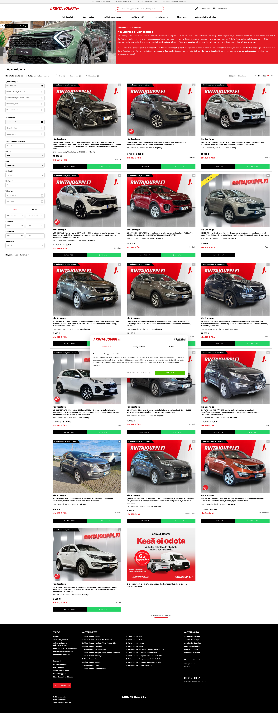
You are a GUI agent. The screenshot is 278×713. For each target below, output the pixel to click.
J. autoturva (249, 42)
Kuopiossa (157, 51)
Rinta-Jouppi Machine (62, 677)
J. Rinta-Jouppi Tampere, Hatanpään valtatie (144, 656)
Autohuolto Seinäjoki (192, 643)
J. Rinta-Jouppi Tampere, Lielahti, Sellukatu (143, 659)
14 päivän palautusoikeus (63, 651)
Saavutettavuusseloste (62, 702)
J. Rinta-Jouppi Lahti (90, 665)
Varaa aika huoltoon (192, 653)
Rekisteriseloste (59, 697)
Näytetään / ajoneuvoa (161, 615)
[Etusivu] (64, 8)
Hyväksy (170, 373)
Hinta (15, 210)
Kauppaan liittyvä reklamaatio (65, 648)
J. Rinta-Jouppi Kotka (90, 659)
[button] (17, 255)
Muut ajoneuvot (12, 110)
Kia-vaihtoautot (135, 48)
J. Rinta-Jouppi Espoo (91, 637)
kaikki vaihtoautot (247, 51)
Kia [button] (63, 76)
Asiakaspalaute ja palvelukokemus (60, 644)
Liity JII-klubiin (61, 685)
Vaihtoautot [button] (94, 76)
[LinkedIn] (192, 678)
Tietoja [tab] (171, 347)
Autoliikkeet (89, 632)
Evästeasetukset (59, 700)
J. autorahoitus (169, 42)
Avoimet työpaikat (60, 640)
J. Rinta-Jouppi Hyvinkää (92, 646)
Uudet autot (11, 134)
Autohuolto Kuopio (192, 640)
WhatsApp (105, 166)
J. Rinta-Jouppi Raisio (134, 646)
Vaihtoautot (122, 27)
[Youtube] (195, 678)
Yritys (56, 632)
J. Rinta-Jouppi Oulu (134, 637)
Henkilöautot (11, 86)
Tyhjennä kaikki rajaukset (42, 76)
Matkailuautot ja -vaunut (15, 92)
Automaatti (11, 195)
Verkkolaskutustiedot (61, 655)
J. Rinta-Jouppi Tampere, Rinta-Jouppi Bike (143, 662)
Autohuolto (191, 632)
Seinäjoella (170, 51)
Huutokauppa (59, 674)
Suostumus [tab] (106, 347)
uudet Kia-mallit (224, 48)
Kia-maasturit (149, 48)
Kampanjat (57, 661)
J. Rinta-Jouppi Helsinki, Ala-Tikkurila (97, 640)
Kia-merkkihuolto (209, 51)
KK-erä (34, 210)
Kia (130, 27)
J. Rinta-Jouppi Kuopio (91, 662)
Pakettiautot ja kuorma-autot (17, 98)
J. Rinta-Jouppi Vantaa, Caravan (139, 665)
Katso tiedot (69, 166)
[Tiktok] (199, 678)
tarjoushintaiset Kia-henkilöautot (176, 48)
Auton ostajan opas (61, 671)
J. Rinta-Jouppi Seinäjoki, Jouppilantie (141, 653)
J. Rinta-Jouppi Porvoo (135, 643)
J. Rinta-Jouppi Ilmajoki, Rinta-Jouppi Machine (101, 653)
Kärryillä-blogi (58, 667)
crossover (155, 39)
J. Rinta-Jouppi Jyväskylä (92, 656)
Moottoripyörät (12, 104)
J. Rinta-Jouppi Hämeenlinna (94, 649)
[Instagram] (189, 678)
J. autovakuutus (187, 42)
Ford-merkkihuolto (191, 646)
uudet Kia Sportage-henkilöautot (258, 48)
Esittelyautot (12, 128)
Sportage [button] (77, 76)
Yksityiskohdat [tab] (139, 347)
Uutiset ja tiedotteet (61, 664)
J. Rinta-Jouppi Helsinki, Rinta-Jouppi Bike (99, 643)
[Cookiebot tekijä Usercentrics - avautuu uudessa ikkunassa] (175, 339)
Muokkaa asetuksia (137, 373)
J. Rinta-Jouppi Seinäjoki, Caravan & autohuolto (145, 649)
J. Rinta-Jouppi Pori (134, 640)
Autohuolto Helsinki (192, 637)
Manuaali (10, 201)
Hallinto (56, 637)
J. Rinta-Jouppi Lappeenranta (94, 669)
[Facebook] (185, 678)
